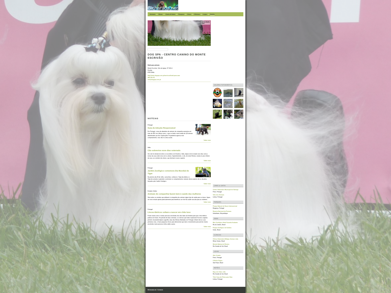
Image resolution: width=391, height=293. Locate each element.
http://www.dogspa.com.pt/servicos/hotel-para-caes (164, 75)
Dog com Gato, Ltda (219, 272)
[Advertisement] (211, 5)
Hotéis (212, 14)
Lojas (205, 14)
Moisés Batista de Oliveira (221, 244)
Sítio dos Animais (218, 195)
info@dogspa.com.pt (154, 79)
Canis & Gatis (170, 14)
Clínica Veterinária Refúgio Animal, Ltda (225, 239)
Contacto (160, 290)
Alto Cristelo (217, 255)
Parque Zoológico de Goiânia (222, 227)
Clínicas (197, 14)
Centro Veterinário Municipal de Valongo (225, 189)
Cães (203, 23)
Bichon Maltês (206, 22)
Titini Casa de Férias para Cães (222, 277)
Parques (181, 14)
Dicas (160, 14)
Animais (152, 14)
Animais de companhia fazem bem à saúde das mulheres (174, 194)
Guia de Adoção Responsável (161, 128)
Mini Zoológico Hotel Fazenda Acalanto (225, 222)
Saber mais (207, 140)
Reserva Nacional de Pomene (222, 211)
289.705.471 (151, 77)
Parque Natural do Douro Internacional (225, 206)
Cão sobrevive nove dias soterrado (164, 150)
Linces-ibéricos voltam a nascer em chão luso (169, 212)
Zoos (189, 14)
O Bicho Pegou (217, 260)
